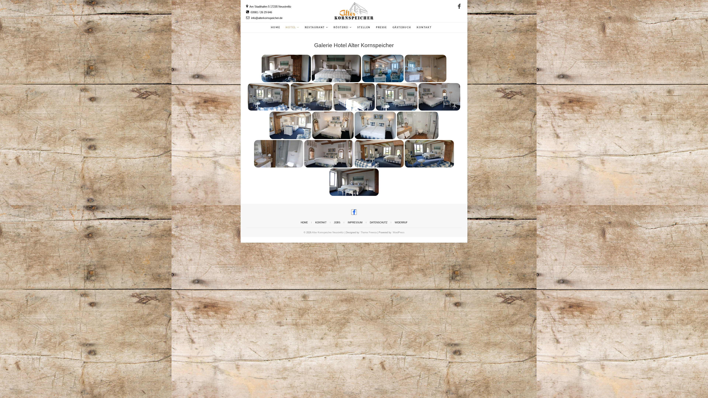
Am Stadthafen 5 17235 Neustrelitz (270, 6)
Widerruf (401, 222)
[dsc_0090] (396, 97)
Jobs (337, 222)
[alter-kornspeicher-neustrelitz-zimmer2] (425, 68)
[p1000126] (379, 153)
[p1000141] (354, 182)
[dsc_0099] (290, 125)
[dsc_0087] (354, 97)
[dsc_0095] (439, 97)
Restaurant (315, 27)
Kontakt (424, 27)
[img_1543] (333, 125)
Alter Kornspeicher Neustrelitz (328, 232)
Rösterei (341, 27)
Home (275, 27)
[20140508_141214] (286, 68)
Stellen (363, 27)
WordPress (399, 232)
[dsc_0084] (268, 97)
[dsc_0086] (311, 97)
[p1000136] (429, 153)
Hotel (291, 27)
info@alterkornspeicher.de (266, 18)
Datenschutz (378, 222)
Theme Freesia (369, 232)
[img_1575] (418, 125)
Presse (381, 27)
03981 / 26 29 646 (261, 12)
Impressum (355, 222)
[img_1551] (375, 125)
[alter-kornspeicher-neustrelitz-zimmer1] (383, 68)
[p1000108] (329, 153)
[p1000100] (279, 153)
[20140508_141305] (336, 68)
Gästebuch (402, 27)
